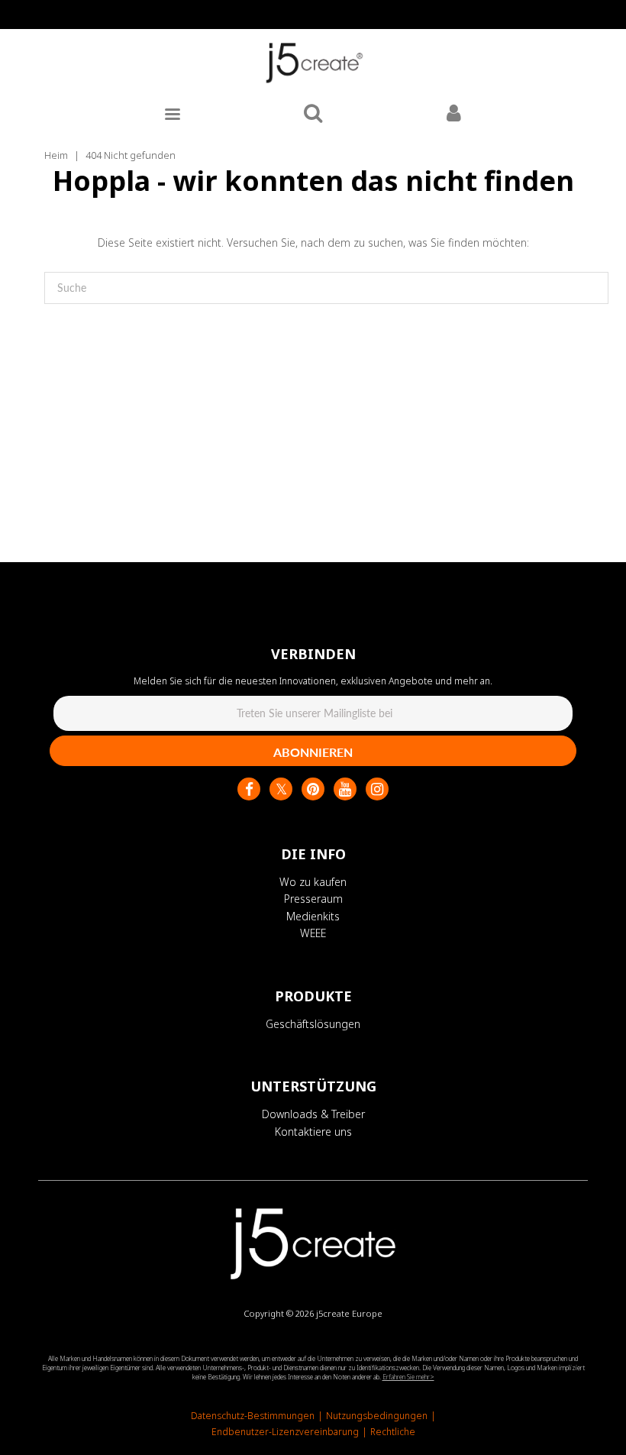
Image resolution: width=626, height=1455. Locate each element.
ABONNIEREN (313, 752)
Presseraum (313, 898)
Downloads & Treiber (313, 1114)
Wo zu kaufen (313, 882)
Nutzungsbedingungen (377, 1415)
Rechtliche (392, 1431)
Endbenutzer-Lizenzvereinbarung (285, 1431)
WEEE (313, 933)
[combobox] (326, 288)
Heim (56, 155)
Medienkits (313, 916)
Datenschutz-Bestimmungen (253, 1415)
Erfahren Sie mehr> (408, 1377)
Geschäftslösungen (313, 1024)
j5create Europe (349, 1313)
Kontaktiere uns (313, 1131)
